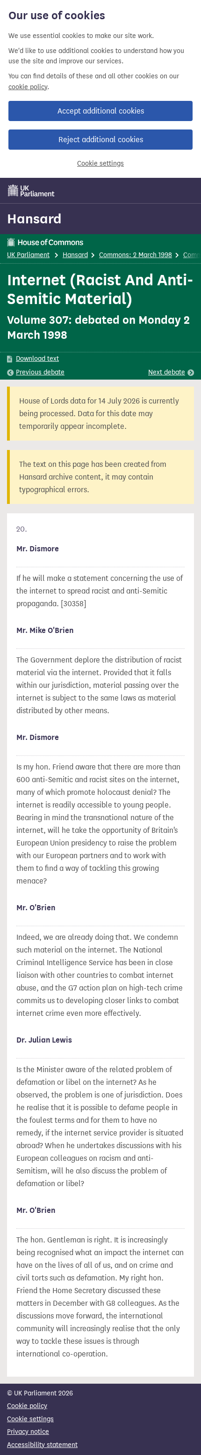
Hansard (34, 218)
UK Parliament (28, 255)
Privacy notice (28, 1432)
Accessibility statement (42, 1445)
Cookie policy (27, 1406)
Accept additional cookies (100, 111)
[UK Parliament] (31, 190)
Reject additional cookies (100, 139)
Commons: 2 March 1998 (135, 255)
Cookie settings (100, 164)
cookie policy (27, 87)
